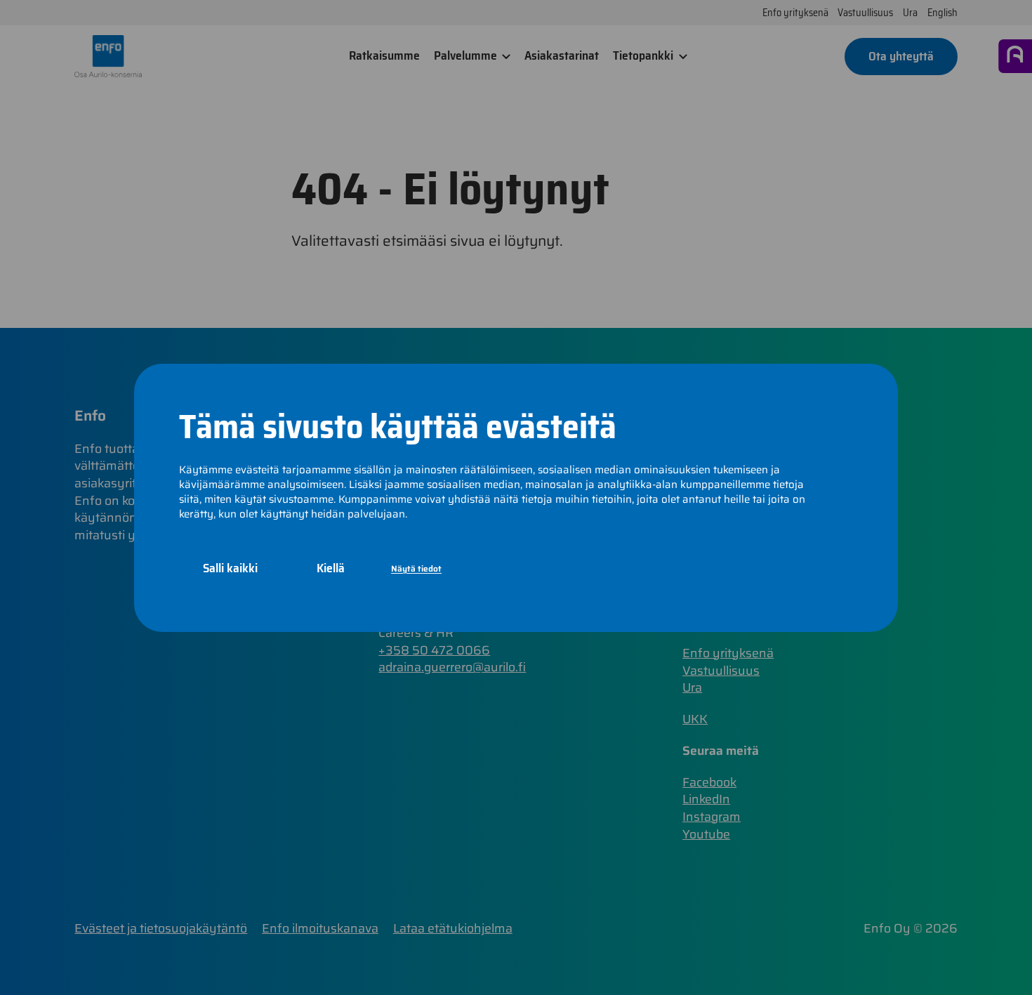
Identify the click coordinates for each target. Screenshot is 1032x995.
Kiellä (331, 568)
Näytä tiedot (416, 567)
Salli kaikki (230, 568)
